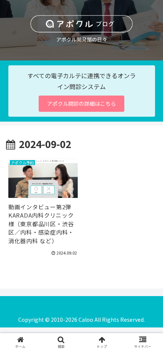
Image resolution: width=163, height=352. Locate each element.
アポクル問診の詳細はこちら (81, 103)
